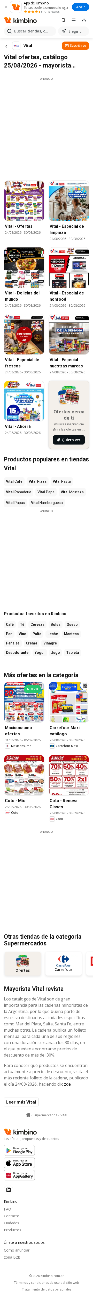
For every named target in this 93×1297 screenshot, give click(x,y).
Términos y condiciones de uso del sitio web (46, 1283)
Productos (12, 1229)
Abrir (80, 6)
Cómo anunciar (16, 1250)
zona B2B (12, 1257)
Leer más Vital (21, 1102)
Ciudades (11, 1222)
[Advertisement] (46, 127)
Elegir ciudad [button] (77, 31)
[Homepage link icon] (28, 1115)
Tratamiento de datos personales (46, 1289)
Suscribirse (78, 45)
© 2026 (46, 1276)
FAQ (7, 1209)
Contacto (11, 1215)
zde (67, 1084)
